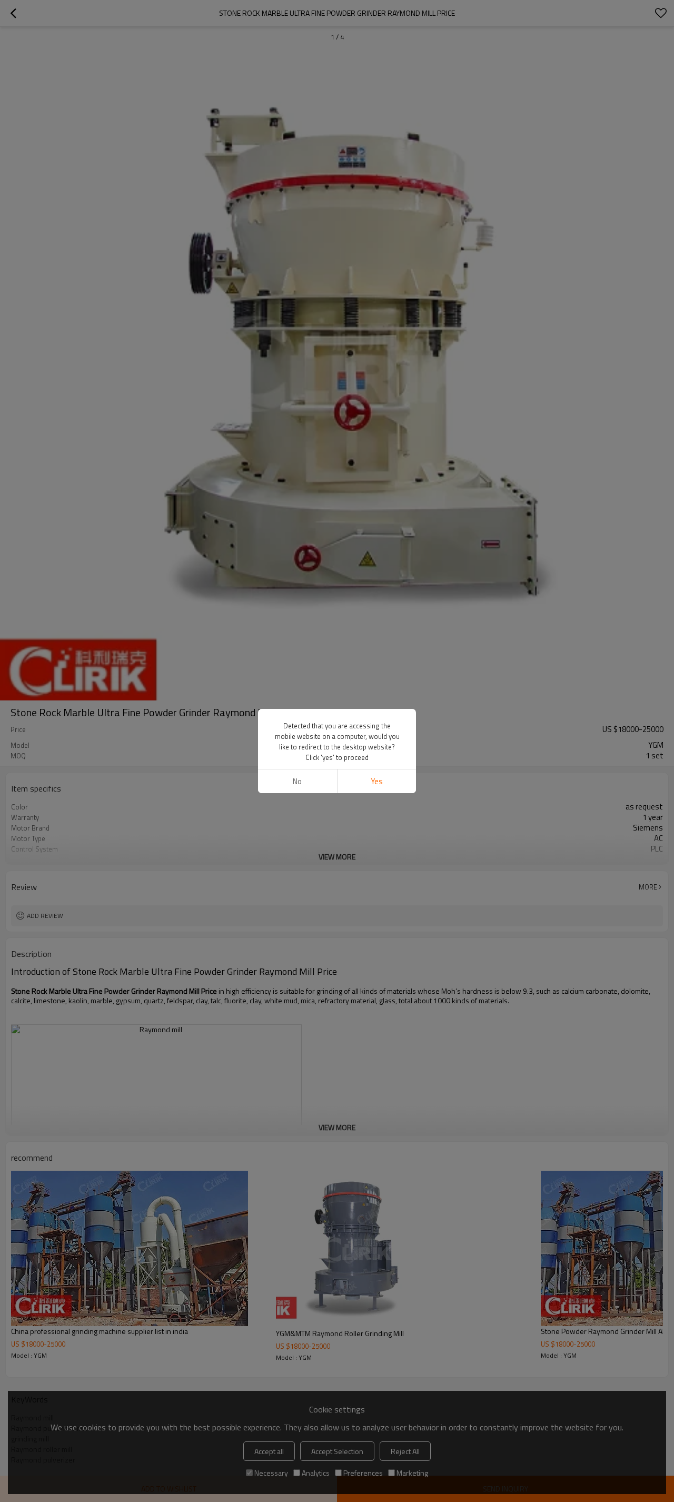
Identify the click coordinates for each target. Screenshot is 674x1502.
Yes (377, 781)
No (297, 781)
